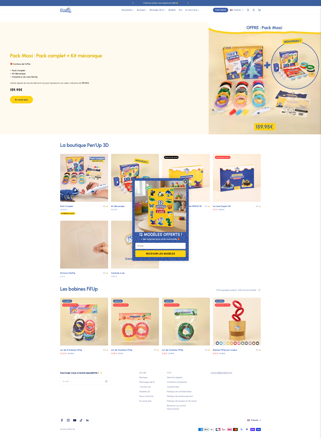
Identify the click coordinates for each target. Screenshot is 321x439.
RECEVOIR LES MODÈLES (160, 253)
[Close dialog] (185, 181)
